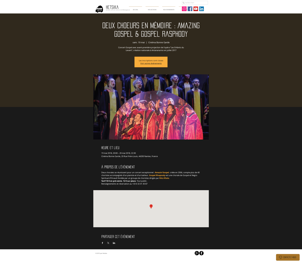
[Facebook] (190, 8)
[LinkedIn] (201, 8)
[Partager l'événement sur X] (108, 243)
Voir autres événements (151, 63)
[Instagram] (184, 8)
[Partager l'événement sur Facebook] (102, 243)
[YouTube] (195, 8)
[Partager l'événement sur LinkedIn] (114, 243)
